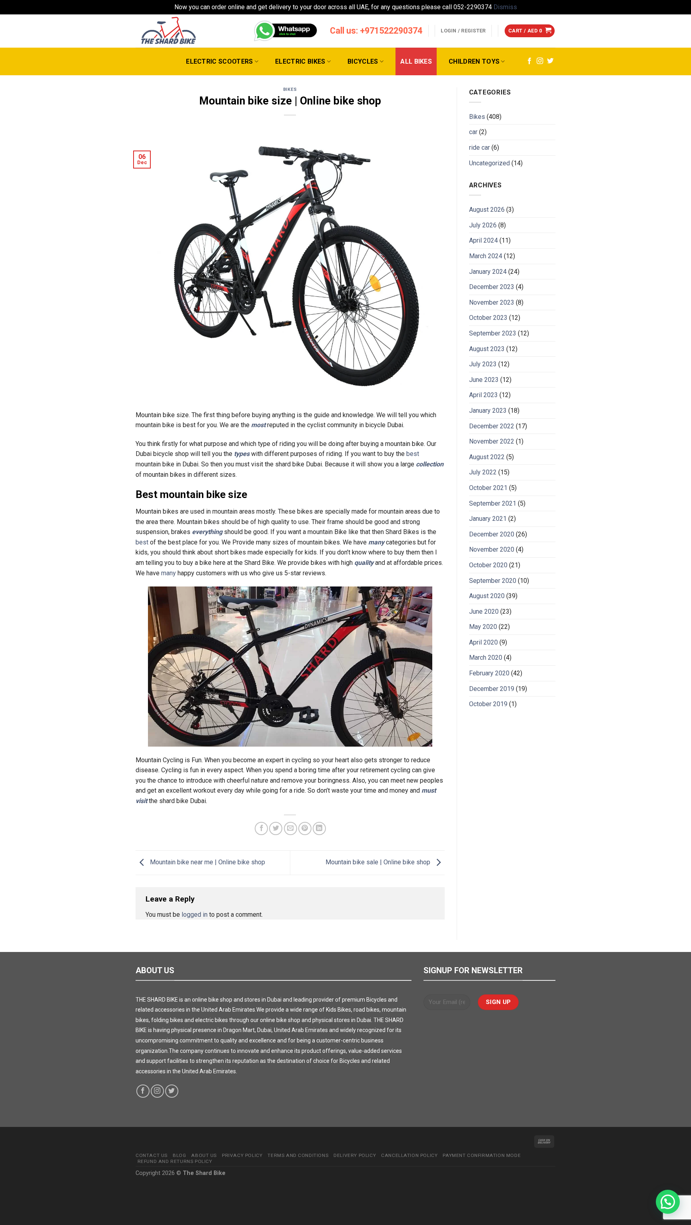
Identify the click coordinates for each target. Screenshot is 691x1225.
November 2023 (491, 302)
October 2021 (488, 488)
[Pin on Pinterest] (305, 828)
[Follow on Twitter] (550, 61)
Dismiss (505, 7)
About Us (204, 1155)
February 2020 (489, 673)
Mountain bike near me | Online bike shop (206, 862)
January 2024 (488, 271)
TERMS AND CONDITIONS (298, 1155)
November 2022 (491, 441)
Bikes (290, 89)
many (168, 573)
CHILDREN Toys (474, 61)
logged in (195, 914)
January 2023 (488, 410)
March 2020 (485, 657)
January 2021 (488, 518)
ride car (479, 147)
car (473, 132)
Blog (179, 1155)
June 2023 (484, 380)
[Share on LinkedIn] (319, 828)
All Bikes (416, 61)
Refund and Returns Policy (175, 1161)
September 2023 (492, 333)
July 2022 (483, 472)
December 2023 (491, 287)
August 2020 (487, 596)
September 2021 (492, 503)
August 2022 (487, 457)
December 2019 (491, 689)
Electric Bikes (300, 61)
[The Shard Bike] (169, 31)
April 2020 (483, 642)
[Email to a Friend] (290, 828)
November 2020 (491, 549)
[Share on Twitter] (275, 828)
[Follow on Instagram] (540, 61)
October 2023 (488, 317)
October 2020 (488, 565)
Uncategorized (489, 163)
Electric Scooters (219, 61)
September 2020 (492, 580)
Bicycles (362, 61)
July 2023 (483, 364)
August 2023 (487, 349)
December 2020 (491, 534)
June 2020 (484, 611)
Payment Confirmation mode (482, 1155)
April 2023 (483, 395)
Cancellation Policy (409, 1155)
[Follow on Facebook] (529, 61)
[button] (668, 1202)
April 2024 (483, 240)
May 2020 (483, 627)
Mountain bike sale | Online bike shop (379, 862)
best (412, 454)
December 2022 (491, 426)
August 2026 (487, 209)
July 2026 (483, 225)
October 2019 (488, 704)
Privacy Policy (242, 1155)
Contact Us (152, 1155)
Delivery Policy (355, 1155)
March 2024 (485, 256)
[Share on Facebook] (261, 828)
